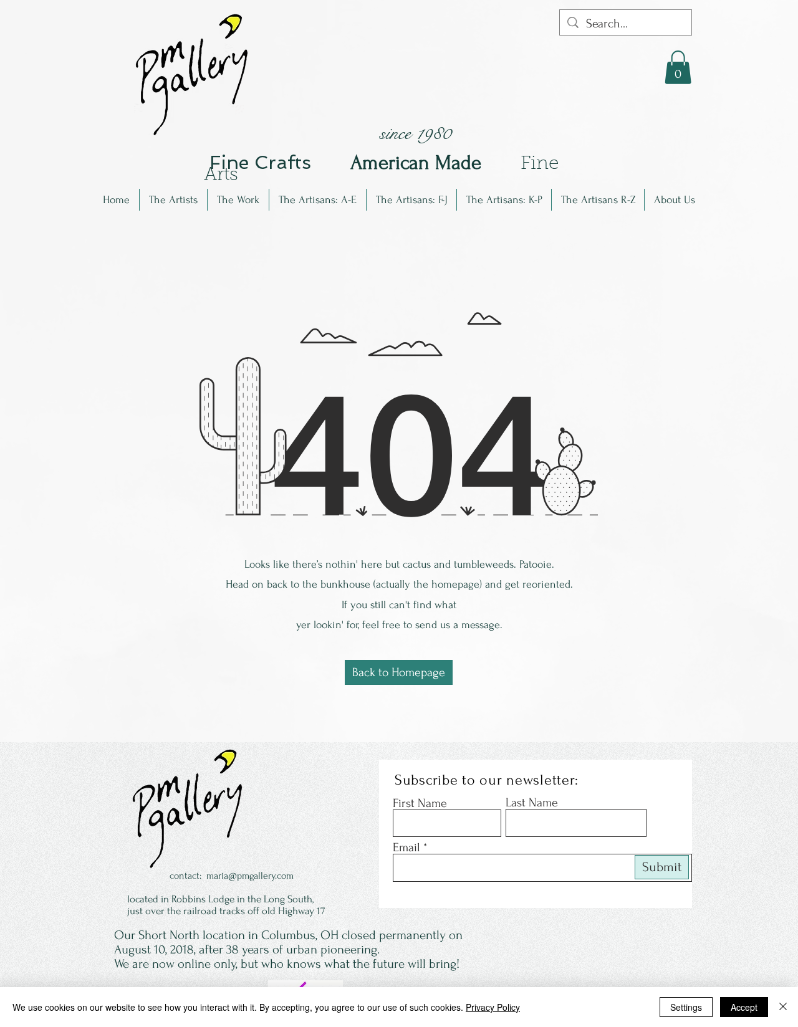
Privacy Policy (493, 1007)
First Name (420, 803)
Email (406, 847)
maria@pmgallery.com (250, 875)
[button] (173, 200)
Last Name (532, 802)
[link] (678, 67)
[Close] (783, 1007)
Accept (744, 1007)
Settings (686, 1007)
